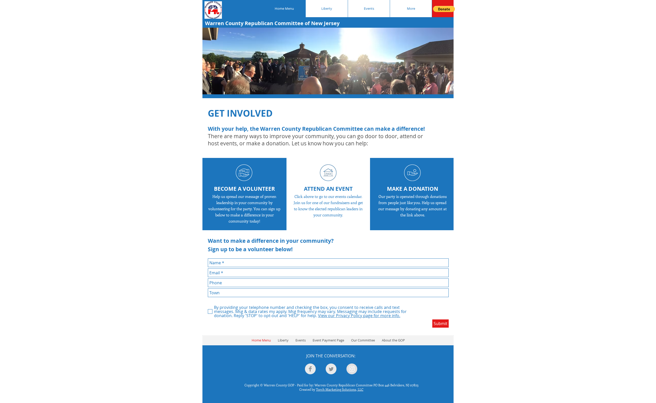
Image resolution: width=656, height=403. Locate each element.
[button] (444, 9)
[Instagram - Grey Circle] (351, 369)
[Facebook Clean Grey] (310, 369)
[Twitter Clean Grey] (331, 369)
